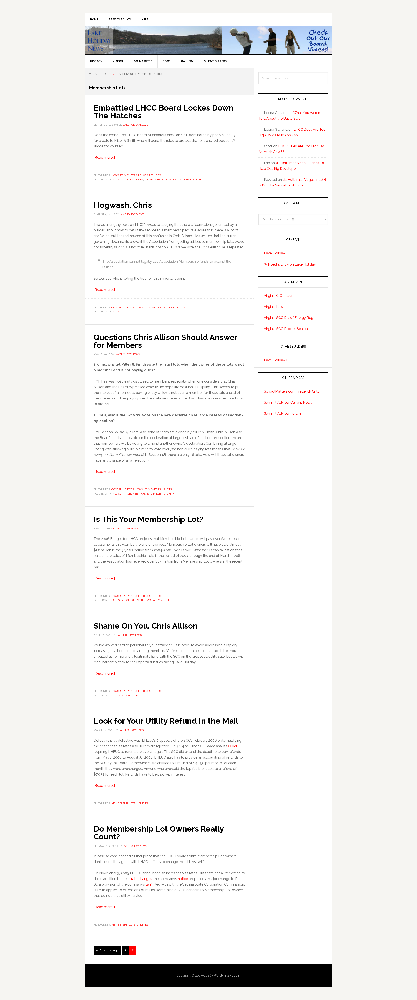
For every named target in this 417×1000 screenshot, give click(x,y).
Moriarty (153, 600)
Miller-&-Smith (190, 179)
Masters (146, 493)
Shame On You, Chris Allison (146, 625)
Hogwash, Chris (123, 205)
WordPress (221, 975)
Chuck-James (134, 179)
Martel (159, 179)
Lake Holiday (274, 253)
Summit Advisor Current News (288, 402)
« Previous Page (107, 951)
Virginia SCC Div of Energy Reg (288, 318)
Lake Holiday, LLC (278, 360)
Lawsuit (117, 175)
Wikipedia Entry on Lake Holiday (290, 264)
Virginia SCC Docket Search (286, 329)
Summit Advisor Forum (282, 413)
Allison (118, 179)
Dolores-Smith (135, 600)
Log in (236, 975)
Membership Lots (136, 175)
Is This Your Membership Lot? (148, 519)
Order (232, 746)
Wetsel (166, 600)
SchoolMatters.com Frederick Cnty (291, 391)
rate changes (141, 879)
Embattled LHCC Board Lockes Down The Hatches (163, 111)
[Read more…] (104, 157)
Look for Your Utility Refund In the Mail (166, 720)
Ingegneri (132, 493)
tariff (149, 884)
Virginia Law (273, 307)
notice (183, 879)
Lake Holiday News (208, 40)
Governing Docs (122, 307)
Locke (148, 179)
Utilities (155, 175)
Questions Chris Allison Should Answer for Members (165, 341)
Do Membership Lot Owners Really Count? (159, 832)
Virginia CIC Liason (278, 296)
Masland (172, 179)
